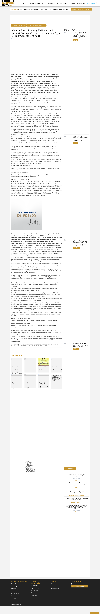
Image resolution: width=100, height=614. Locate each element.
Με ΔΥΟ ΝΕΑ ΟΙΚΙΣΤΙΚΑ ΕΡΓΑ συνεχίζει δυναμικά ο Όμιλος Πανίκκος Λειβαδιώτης (43, 385)
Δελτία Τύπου (22, 25)
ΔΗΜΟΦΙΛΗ (70, 471)
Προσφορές (34, 595)
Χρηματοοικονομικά (16, 595)
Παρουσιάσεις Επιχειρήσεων (38, 592)
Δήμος (75, 40)
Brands (52, 583)
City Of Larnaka (91, 3)
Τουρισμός (13, 588)
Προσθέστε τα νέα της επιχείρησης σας (81, 9)
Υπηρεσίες (14, 586)
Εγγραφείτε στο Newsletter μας (79, 586)
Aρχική (24, 3)
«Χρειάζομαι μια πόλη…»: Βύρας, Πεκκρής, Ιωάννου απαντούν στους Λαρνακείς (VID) (76, 483)
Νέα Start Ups (54, 591)
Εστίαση (13, 591)
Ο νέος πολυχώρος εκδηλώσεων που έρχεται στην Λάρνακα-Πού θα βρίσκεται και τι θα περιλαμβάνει (16, 385)
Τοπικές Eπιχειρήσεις (48, 3)
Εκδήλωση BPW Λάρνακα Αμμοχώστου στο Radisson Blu (43, 368)
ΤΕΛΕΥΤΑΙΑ (70, 468)
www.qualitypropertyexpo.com (28, 176)
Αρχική (15, 25)
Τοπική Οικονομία (62, 3)
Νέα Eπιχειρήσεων (34, 3)
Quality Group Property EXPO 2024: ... (36, 25)
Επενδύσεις (77, 247)
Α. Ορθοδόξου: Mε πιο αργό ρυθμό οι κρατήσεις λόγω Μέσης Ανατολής (76, 498)
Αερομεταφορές (15, 593)
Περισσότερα (81, 3)
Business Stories (55, 586)
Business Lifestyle (55, 588)
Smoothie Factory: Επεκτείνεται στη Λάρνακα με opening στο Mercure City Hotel (57, 368)
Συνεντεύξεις (79, 502)
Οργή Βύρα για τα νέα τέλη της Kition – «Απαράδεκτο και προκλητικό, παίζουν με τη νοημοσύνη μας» (76, 475)
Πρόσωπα (72, 3)
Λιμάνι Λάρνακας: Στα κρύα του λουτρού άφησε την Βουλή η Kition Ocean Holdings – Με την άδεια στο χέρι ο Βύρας (76, 491)
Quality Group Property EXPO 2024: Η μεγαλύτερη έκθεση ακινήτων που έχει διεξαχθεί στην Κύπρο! (36, 32)
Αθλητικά (13, 598)
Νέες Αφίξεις (34, 590)
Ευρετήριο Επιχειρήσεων (37, 588)
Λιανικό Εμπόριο (15, 583)
